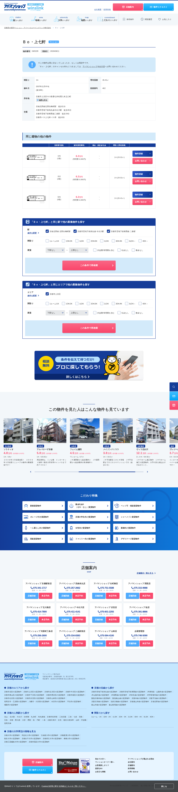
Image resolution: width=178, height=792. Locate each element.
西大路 (17, 720)
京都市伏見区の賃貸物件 (34, 698)
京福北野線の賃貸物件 (159, 701)
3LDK (146, 717)
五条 (6, 720)
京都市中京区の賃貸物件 (75, 692)
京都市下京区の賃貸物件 (34, 695)
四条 (81, 717)
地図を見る (43, 100)
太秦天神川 (51, 720)
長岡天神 (7, 723)
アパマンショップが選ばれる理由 (141, 759)
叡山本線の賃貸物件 (99, 705)
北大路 (12, 717)
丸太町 (33, 717)
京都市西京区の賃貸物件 (55, 695)
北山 (6, 717)
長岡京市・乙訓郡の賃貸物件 (15, 701)
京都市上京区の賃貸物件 (33, 692)
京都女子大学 (31, 738)
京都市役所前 (52, 717)
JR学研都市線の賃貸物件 (156, 695)
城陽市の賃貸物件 (11, 705)
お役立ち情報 (100, 772)
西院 (29, 720)
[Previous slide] (30, 472)
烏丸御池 (41, 717)
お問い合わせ (133, 772)
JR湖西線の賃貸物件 (119, 695)
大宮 (24, 720)
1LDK (115, 717)
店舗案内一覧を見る (145, 573)
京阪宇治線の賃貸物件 (157, 698)
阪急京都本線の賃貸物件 (100, 698)
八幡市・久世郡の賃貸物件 (39, 701)
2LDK (130, 717)
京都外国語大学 (39, 742)
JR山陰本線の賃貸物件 (100, 695)
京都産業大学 (69, 735)
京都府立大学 (52, 738)
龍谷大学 (12, 738)
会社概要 (98, 9)
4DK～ (152, 717)
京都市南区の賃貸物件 (76, 695)
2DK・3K (122, 717)
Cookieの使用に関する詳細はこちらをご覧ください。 (64, 786)
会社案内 (131, 762)
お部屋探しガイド (102, 765)
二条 (44, 720)
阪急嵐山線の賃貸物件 (121, 698)
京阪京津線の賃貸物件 (100, 701)
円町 (38, 720)
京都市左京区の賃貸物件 (53, 692)
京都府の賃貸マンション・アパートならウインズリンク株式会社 (27, 28)
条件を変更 (32, 233)
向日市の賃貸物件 (58, 701)
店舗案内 (131, 765)
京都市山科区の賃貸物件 (55, 698)
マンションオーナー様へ (104, 762)
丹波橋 (83, 720)
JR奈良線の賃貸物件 (137, 695)
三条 (70, 717)
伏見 (60, 720)
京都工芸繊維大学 (15, 742)
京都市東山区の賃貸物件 (13, 695)
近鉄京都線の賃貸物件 (119, 701)
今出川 (19, 717)
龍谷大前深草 (68, 720)
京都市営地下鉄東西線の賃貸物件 (132, 692)
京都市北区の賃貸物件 (13, 692)
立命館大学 (49, 735)
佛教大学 (71, 738)
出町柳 (26, 717)
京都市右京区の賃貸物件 (13, 698)
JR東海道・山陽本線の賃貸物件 (159, 692)
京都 (11, 720)
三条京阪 (62, 717)
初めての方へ (100, 759)
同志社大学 (30, 735)
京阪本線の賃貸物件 (139, 698)
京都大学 (12, 735)
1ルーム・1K (96, 717)
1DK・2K (107, 717)
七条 (75, 717)
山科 (77, 720)
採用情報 (107, 9)
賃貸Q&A (99, 768)
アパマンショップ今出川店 (94, 66)
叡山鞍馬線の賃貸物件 (117, 705)
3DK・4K (138, 717)
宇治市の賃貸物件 (74, 701)
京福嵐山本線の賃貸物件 (139, 701)
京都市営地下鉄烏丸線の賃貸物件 (104, 692)
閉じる (164, 786)
